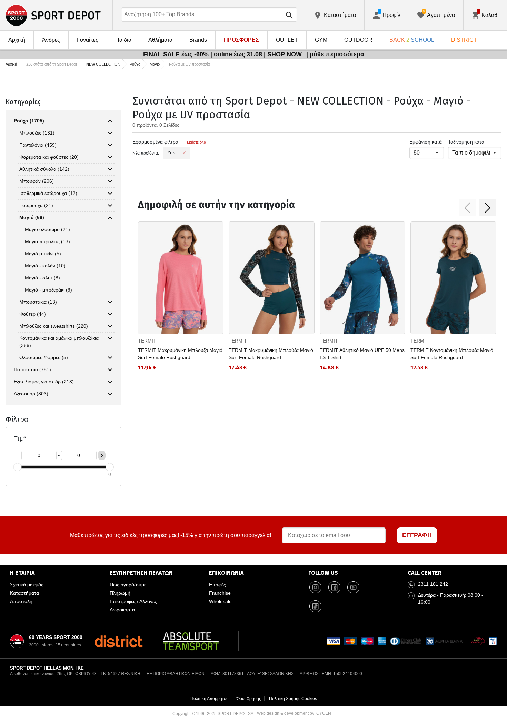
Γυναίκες (87, 40)
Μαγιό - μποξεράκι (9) (48, 290)
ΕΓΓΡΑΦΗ (417, 535)
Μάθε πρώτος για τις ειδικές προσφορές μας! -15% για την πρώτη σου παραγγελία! (170, 535)
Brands (198, 40)
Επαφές (217, 584)
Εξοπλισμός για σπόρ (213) (44, 381)
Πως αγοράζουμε (128, 584)
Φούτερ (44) (32, 314)
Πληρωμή (120, 593)
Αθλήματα (160, 40)
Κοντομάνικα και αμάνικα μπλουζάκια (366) (59, 341)
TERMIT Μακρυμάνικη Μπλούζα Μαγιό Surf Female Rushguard (180, 353)
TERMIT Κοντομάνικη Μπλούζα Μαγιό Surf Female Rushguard (451, 353)
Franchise (220, 593)
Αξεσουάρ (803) (31, 393)
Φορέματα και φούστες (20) (49, 157)
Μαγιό (155, 64)
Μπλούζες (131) (36, 133)
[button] (467, 207)
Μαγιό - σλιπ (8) (42, 277)
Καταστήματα (24, 593)
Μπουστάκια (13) (38, 302)
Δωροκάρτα (122, 609)
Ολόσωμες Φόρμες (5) (43, 357)
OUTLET (287, 40)
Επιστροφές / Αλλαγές (133, 601)
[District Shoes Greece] (118, 641)
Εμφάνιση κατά (425, 142)
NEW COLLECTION (103, 64)
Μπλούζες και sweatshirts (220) (53, 326)
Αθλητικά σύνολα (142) (44, 169)
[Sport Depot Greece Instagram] (315, 587)
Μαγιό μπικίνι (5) (43, 253)
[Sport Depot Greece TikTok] (315, 606)
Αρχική (16, 40)
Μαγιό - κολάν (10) (45, 265)
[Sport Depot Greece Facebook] (334, 587)
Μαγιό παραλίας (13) (47, 241)
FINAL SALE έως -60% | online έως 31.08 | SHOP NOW (223, 54)
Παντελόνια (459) (38, 145)
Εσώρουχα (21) (36, 205)
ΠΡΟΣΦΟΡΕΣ (241, 40)
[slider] (17, 467)
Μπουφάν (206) (36, 181)
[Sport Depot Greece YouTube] (353, 587)
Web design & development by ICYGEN (294, 713)
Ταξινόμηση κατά (466, 142)
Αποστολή (21, 601)
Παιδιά (123, 40)
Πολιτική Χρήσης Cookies (293, 698)
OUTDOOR (358, 40)
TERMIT (147, 341)
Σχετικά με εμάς (26, 584)
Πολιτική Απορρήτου (209, 698)
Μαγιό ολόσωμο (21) (47, 229)
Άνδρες (51, 40)
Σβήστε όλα (196, 142)
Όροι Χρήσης (249, 698)
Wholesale (220, 601)
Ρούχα (135, 64)
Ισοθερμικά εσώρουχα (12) (48, 193)
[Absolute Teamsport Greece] (191, 641)
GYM (321, 40)
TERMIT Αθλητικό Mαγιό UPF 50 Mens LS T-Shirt (362, 353)
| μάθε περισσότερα (335, 54)
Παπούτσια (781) (32, 369)
